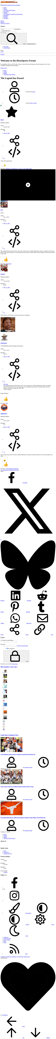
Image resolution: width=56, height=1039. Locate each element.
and (12, 468)
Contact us (6, 937)
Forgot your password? (22, 645)
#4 (4, 381)
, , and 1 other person (19, 168)
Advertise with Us (8, 853)
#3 (4, 312)
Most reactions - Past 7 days (9, 667)
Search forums (12, 10)
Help (5, 941)
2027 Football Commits (9, 14)
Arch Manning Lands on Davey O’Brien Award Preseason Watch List (18, 754)
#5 (4, 452)
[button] (42, 913)
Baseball (5, 17)
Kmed (33, 91)
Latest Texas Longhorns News (9, 735)
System (27, 924)
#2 (4, 248)
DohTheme (5, 1015)
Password (3, 644)
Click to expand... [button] (8, 389)
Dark (26, 935)
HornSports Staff (28, 767)
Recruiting (6, 18)
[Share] (14, 145)
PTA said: (6, 384)
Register (2, 54)
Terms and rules (7, 938)
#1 (4, 158)
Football (5, 13)
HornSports (28, 913)
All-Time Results (18, 14)
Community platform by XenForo (15, 956)
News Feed (6, 11)
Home (5, 7)
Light (52, 924)
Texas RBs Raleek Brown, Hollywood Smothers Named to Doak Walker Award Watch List (23, 817)
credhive (5, 872)
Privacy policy (7, 939)
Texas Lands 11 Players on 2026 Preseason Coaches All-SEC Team (17, 786)
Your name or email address (7, 640)
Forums (5, 9)
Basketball (6, 15)
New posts (6, 10)
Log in (2, 51)
